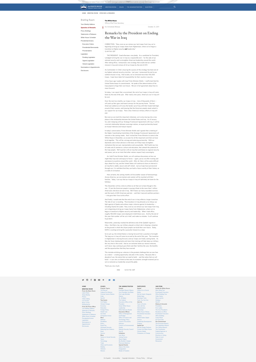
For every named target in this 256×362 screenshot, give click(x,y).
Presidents (159, 306)
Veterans (103, 349)
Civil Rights (103, 302)
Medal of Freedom (124, 351)
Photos (84, 297)
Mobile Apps (140, 296)
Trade (102, 343)
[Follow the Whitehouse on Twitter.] (83, 280)
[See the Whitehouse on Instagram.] (87, 280)
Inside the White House (163, 288)
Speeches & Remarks (107, 13)
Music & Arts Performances (86, 303)
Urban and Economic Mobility (106, 346)
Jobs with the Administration (141, 307)
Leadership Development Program (144, 322)
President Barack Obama (126, 290)
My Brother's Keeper (125, 341)
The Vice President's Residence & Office (162, 311)
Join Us (139, 302)
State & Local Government (159, 338)
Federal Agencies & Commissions (161, 332)
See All (102, 298)
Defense (102, 319)
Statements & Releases (88, 34)
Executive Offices (124, 312)
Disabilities (103, 321)
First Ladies (159, 308)
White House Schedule (88, 37)
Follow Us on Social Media (143, 291)
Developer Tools (141, 298)
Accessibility (116, 358)
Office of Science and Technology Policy (125, 318)
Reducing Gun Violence (107, 329)
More (102, 317)
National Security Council (126, 329)
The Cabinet (122, 300)
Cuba (102, 296)
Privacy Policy (140, 358)
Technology (103, 341)
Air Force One (160, 319)
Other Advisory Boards (125, 310)
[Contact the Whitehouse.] (108, 280)
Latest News (85, 293)
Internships (140, 310)
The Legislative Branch (162, 325)
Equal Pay (103, 325)
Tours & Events (141, 304)
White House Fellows (143, 312)
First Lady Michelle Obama (124, 295)
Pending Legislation (88, 57)
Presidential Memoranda (90, 47)
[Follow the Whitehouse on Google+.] (95, 280)
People (121, 288)
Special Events (123, 345)
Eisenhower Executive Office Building (162, 314)
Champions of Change (143, 333)
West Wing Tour (160, 290)
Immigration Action (105, 315)
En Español (107, 358)
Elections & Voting (161, 335)
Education (103, 308)
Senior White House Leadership (124, 307)
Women (102, 351)
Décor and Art (159, 298)
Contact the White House (144, 329)
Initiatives (122, 333)
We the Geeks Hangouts (144, 294)
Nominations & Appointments (90, 67)
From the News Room (89, 291)
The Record (103, 290)
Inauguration (122, 349)
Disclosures (85, 70)
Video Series (159, 296)
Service (102, 333)
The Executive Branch (162, 323)
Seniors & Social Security (107, 337)
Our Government (161, 321)
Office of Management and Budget (125, 314)
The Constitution (160, 329)
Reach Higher (123, 339)
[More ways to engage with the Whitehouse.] (103, 280)
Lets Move (122, 335)
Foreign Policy (104, 310)
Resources (159, 341)
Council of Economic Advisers (125, 322)
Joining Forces (123, 337)
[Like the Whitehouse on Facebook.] (91, 280)
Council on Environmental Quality (126, 326)
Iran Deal (103, 313)
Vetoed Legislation (88, 64)
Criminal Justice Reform (107, 294)
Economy (103, 306)
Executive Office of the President (125, 303)
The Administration (134, 7)
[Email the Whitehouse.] (114, 280)
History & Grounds (161, 304)
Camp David (159, 317)
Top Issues (103, 300)
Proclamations (87, 51)
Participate (141, 286)
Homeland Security (106, 327)
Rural (102, 331)
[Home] (91, 9)
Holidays (158, 300)
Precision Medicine (124, 343)
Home (84, 13)
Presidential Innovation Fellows (143, 314)
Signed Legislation (88, 60)
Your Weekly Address (88, 24)
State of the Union (124, 347)
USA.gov (149, 358)
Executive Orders (88, 44)
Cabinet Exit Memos (106, 292)
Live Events (85, 300)
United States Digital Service (143, 318)
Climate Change (105, 304)
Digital (139, 288)
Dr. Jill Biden (122, 298)
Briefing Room (110, 7)
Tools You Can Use (142, 300)
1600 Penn (148, 7)
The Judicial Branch (161, 327)
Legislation (84, 54)
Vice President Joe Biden (126, 292)
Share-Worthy (86, 295)
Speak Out (140, 325)
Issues (121, 7)
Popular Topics (105, 288)
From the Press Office (89, 306)
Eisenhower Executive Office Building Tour (162, 293)
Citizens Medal (141, 331)
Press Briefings (86, 31)
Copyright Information (128, 358)
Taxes (102, 339)
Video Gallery (86, 299)
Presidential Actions (87, 41)
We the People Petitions (144, 327)
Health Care (103, 312)
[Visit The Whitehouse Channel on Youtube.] (99, 280)
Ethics (102, 323)
